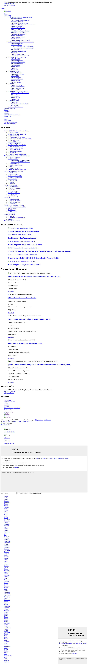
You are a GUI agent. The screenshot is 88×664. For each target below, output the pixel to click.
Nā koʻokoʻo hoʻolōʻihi (17, 54)
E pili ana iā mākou (9, 108)
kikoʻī (12, 291)
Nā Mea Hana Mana (13, 100)
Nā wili (3, 421)
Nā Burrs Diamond (16, 77)
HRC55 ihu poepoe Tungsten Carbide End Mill (24, 265)
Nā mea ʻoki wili (15, 66)
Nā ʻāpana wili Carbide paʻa (18, 34)
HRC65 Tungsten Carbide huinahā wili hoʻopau (25, 245)
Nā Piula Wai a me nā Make (18, 32)
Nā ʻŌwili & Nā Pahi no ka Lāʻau (17, 57)
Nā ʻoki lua (14, 68)
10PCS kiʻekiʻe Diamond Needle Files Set (22, 298)
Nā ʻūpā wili (14, 102)
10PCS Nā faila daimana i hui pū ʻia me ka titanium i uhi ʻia (29, 319)
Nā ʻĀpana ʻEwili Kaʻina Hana (19, 23)
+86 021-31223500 (9, 5)
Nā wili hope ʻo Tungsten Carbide (20, 31)
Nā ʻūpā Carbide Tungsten (18, 37)
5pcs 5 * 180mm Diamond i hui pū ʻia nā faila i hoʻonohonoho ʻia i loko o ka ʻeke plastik (39, 364)
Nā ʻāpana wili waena (17, 21)
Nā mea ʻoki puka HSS (17, 88)
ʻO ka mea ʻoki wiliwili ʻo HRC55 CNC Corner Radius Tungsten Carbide (33, 258)
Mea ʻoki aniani (15, 94)
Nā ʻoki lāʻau (14, 69)
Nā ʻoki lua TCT (15, 90)
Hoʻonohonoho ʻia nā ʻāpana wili (20, 20)
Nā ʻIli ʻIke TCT (15, 59)
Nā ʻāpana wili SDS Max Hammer (23, 48)
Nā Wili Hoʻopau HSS (17, 29)
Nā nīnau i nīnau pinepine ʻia (12, 114)
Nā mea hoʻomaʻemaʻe (17, 35)
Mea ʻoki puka (15, 96)
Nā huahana (7, 15)
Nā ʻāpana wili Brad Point (18, 63)
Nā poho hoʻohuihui (16, 26)
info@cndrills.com (9, 3)
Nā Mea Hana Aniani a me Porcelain (18, 91)
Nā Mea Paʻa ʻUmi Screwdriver (19, 103)
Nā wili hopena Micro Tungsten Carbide (22, 238)
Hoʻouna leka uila (5, 424)
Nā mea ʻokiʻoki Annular (18, 28)
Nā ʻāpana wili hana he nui (18, 51)
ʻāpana (24, 421)
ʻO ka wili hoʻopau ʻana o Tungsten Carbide (23, 231)
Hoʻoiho (6, 113)
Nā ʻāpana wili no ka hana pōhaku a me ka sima (21, 42)
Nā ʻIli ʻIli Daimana (16, 73)
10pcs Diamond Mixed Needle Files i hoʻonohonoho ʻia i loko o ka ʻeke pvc (34, 276)
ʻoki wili (19, 421)
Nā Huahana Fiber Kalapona (15, 107)
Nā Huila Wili (15, 76)
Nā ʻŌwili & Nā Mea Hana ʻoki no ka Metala (20, 17)
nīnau (9, 291)
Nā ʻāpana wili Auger (17, 60)
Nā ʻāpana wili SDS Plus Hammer (23, 46)
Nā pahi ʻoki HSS (16, 38)
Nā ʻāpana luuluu (15, 65)
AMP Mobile (47, 420)
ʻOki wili (28, 421)
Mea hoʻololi (14, 105)
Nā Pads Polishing (16, 82)
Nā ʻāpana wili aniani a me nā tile (20, 93)
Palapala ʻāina (39, 420)
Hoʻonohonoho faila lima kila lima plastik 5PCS (25, 343)
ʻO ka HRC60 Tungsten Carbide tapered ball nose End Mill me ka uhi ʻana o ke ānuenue (39, 251)
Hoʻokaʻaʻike (7, 116)
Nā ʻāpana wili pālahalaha (18, 62)
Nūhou (6, 110)
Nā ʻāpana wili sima (16, 45)
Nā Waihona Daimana (17, 79)
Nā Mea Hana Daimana (14, 71)
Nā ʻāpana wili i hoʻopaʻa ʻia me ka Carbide (23, 25)
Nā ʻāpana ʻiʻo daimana (17, 74)
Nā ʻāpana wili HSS (16, 18)
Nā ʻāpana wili (12, 421)
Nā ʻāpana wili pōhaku (17, 43)
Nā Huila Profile (15, 80)
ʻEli (6, 421)
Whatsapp (7, 438)
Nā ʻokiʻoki (14, 52)
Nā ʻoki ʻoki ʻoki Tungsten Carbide (20, 40)
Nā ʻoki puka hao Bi (16, 85)
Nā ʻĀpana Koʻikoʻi (16, 49)
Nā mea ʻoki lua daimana (18, 86)
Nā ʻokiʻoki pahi (15, 97)
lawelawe (6, 111)
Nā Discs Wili (15, 99)
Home (5, 14)
